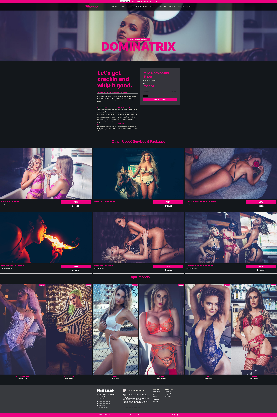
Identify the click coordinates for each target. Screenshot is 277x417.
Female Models (115, 6)
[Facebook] (177, 415)
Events (179, 6)
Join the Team (136, 1)
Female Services (125, 6)
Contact (155, 396)
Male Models (135, 6)
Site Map (135, 414)
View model (22, 378)
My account (155, 401)
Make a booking (125, 1)
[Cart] (156, 1)
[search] (153, 1)
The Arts (159, 6)
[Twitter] (179, 415)
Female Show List (168, 394)
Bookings (155, 394)
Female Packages (168, 391)
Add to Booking (160, 99)
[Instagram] (175, 415)
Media (183, 6)
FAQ (154, 398)
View (76, 202)
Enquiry (189, 6)
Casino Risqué (167, 6)
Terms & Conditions (142, 414)
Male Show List (168, 396)
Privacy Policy (130, 414)
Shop (173, 6)
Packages (152, 6)
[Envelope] (172, 415)
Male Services (144, 6)
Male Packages (168, 393)
